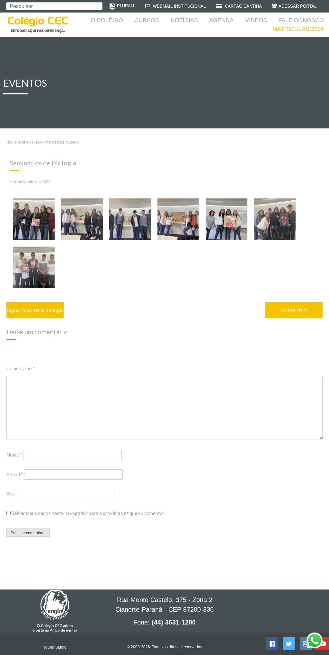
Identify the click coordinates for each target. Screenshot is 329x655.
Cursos (146, 20)
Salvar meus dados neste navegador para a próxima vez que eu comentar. (88, 513)
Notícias (184, 20)
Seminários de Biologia (43, 163)
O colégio (107, 20)
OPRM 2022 (294, 310)
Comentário (20, 368)
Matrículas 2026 (298, 29)
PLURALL (126, 6)
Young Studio (55, 647)
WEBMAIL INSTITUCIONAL (179, 6)
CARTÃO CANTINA (243, 6)
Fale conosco (301, 20)
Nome (14, 455)
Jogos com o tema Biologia (35, 310)
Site (10, 493)
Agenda (221, 20)
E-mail (14, 474)
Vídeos (256, 20)
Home (11, 142)
